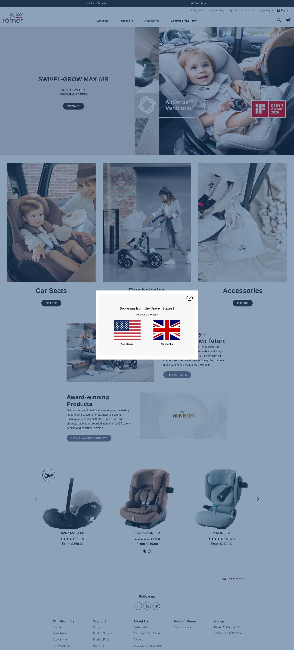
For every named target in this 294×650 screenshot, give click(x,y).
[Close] (189, 298)
